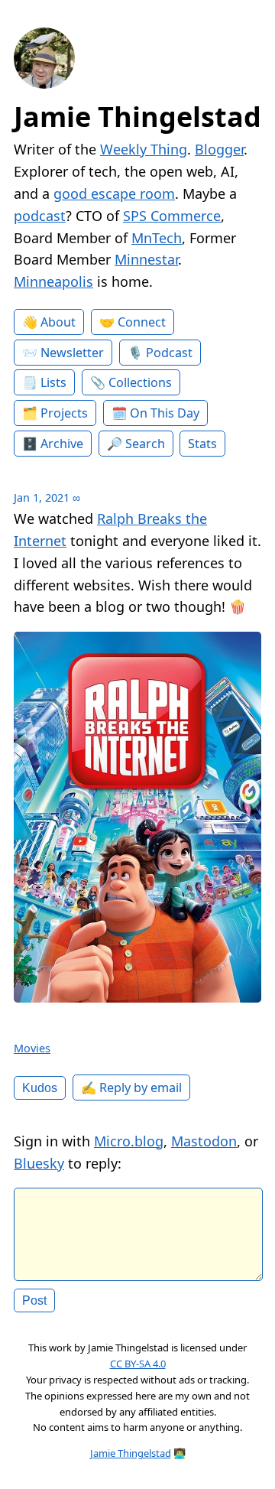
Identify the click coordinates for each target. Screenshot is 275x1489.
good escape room (114, 193)
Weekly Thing (143, 149)
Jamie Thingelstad (137, 116)
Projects (64, 413)
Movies (32, 1048)
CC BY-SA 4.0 (138, 1363)
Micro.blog (128, 1141)
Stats (202, 443)
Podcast (169, 352)
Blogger (219, 149)
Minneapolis (53, 281)
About (58, 322)
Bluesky (39, 1163)
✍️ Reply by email (131, 1087)
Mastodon (204, 1141)
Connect (142, 322)
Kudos (39, 1087)
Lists (53, 382)
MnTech (156, 238)
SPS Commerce (172, 215)
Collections (140, 382)
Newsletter (72, 352)
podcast (40, 215)
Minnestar (146, 259)
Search (145, 443)
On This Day (164, 413)
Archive (61, 443)
